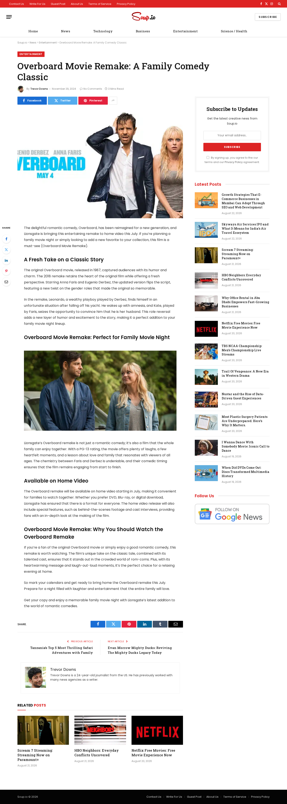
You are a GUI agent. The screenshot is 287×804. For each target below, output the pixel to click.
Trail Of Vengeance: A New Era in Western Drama (245, 373)
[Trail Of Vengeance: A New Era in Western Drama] (206, 377)
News (65, 31)
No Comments (92, 89)
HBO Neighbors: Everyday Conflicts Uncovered (96, 752)
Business (143, 31)
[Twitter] (6, 249)
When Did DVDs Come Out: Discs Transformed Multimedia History (245, 472)
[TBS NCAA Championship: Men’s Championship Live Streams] (206, 351)
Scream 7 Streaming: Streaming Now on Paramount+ (35, 755)
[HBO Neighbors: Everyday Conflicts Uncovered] (100, 730)
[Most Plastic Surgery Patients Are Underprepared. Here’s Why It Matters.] (206, 422)
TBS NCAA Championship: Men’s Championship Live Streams (242, 350)
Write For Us (37, 4)
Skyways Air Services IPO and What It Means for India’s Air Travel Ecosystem (245, 228)
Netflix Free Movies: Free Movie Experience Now (153, 752)
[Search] (279, 4)
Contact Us (16, 4)
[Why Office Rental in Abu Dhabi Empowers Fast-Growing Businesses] (206, 303)
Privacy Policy (126, 4)
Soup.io (22, 42)
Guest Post (58, 4)
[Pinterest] (6, 271)
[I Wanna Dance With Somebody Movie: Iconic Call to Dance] (206, 448)
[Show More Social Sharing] (113, 101)
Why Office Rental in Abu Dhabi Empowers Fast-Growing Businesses (245, 302)
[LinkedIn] (6, 260)
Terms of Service (99, 4)
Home (33, 31)
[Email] (6, 282)
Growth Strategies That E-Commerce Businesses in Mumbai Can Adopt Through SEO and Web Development (243, 201)
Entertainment (185, 31)
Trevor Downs (39, 89)
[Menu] (9, 17)
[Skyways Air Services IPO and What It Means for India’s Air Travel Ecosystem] (206, 230)
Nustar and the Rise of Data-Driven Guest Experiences (243, 396)
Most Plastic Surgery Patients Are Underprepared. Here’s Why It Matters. (244, 421)
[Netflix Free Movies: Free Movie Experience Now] (157, 730)
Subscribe (268, 17)
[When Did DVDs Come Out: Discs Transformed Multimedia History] (206, 473)
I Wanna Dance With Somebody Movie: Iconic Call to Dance (245, 446)
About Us (77, 4)
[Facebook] (6, 239)
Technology (103, 31)
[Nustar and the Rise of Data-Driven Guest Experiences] (206, 400)
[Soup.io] (143, 17)
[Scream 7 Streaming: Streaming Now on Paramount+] (43, 730)
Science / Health (234, 31)
